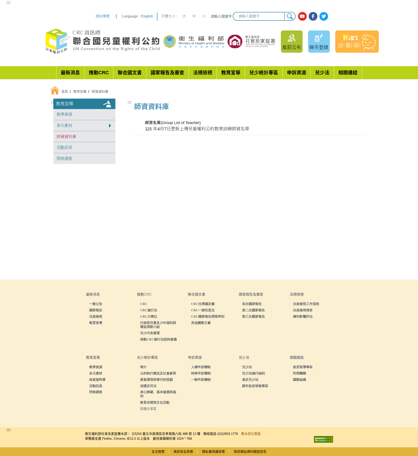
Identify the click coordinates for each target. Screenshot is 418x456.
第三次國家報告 (253, 316)
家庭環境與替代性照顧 (156, 379)
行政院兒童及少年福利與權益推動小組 (158, 324)
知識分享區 (148, 409)
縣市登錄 (319, 47)
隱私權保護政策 (213, 451)
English (147, 16)
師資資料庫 (66, 137)
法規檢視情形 (303, 310)
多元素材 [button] (64, 125)
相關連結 (347, 72)
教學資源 (64, 114)
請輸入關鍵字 (221, 16)
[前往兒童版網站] (357, 41)
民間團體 (299, 373)
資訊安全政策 (183, 451)
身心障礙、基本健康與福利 (158, 394)
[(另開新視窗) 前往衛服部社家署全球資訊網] (251, 41)
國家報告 (95, 310)
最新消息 (70, 72)
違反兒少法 (250, 379)
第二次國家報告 (253, 310)
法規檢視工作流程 (306, 303)
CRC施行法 (148, 310)
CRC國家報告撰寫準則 (207, 316)
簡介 (143, 367)
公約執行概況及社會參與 (158, 373)
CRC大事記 (148, 316)
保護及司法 (148, 385)
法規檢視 (202, 72)
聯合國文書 (130, 72)
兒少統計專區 (263, 72)
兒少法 (322, 72)
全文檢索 (158, 451)
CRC (143, 303)
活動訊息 (64, 147)
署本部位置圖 (251, 434)
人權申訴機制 (201, 367)
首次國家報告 (252, 303)
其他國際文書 (201, 322)
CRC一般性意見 (203, 310)
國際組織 (299, 379)
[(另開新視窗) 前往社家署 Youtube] (302, 16)
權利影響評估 (303, 316)
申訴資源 (296, 72)
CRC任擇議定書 (203, 303)
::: (8, 2)
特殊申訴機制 (201, 373)
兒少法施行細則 (253, 373)
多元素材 (95, 373)
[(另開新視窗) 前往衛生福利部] (194, 41)
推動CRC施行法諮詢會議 (158, 339)
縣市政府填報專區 (255, 385)
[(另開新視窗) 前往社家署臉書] (313, 16)
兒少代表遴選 (150, 333)
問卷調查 (64, 158)
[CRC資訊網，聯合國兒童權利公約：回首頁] (102, 41)
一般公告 (95, 303)
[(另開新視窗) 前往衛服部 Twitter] (323, 16)
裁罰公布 (291, 47)
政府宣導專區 (303, 367)
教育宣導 (230, 72)
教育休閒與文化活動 (155, 402)
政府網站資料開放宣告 (250, 451)
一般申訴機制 (201, 379)
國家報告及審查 (167, 72)
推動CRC (99, 72)
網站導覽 (103, 16)
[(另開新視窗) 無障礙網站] (323, 438)
